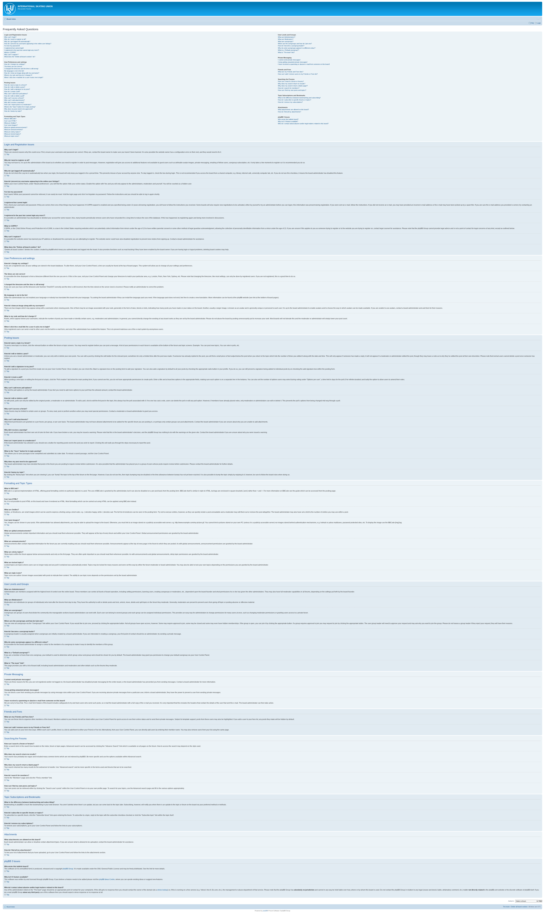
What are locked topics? (12, 134)
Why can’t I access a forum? (14, 98)
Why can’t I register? (11, 54)
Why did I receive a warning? (14, 102)
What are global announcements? (15, 127)
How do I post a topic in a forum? (15, 85)
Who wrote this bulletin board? (288, 119)
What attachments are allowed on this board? (293, 109)
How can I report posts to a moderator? (17, 104)
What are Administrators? (286, 37)
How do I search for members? (288, 88)
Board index (11, 19)
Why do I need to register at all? (15, 39)
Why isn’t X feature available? (288, 121)
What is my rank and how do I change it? (18, 75)
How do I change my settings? (14, 64)
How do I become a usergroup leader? (291, 46)
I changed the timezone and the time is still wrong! (21, 68)
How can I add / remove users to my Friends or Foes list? (298, 74)
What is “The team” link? (286, 52)
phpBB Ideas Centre (107, 879)
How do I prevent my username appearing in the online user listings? (27, 43)
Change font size (539, 18)
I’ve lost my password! (12, 46)
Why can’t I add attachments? (14, 100)
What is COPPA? (10, 52)
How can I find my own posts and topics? (292, 90)
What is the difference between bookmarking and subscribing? (299, 98)
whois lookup (162, 890)
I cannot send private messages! (289, 60)
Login (539, 23)
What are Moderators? (285, 39)
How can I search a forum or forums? (291, 81)
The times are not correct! (13, 66)
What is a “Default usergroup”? (288, 50)
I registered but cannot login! (14, 48)
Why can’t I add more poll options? (16, 93)
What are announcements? (13, 129)
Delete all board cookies (519, 907)
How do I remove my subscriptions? (290, 102)
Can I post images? (11, 125)
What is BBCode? (10, 118)
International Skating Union (35, 6)
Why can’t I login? (10, 37)
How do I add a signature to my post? (17, 89)
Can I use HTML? (10, 121)
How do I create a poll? (12, 91)
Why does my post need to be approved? (18, 109)
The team (506, 907)
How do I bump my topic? (13, 111)
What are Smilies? (10, 123)
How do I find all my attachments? (289, 112)
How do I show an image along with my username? (21, 73)
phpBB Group (68, 869)
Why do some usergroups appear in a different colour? (296, 48)
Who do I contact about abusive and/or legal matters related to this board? (303, 123)
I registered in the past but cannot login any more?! (21, 50)
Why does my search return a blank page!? (293, 86)
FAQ (532, 23)
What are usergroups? (285, 41)
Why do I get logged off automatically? (17, 41)
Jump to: (511, 901)
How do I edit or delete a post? (14, 87)
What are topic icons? (11, 136)
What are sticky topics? (12, 132)
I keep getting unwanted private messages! (292, 62)
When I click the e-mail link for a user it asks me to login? (23, 77)
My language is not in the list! (14, 71)
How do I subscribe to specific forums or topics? (294, 100)
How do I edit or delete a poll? (14, 96)
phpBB (265, 910)
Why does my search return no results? (291, 84)
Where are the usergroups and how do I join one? (295, 43)
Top (7, 154)
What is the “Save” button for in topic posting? (19, 107)
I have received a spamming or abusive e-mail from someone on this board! (304, 64)
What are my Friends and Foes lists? (290, 72)
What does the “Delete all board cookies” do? (19, 57)
